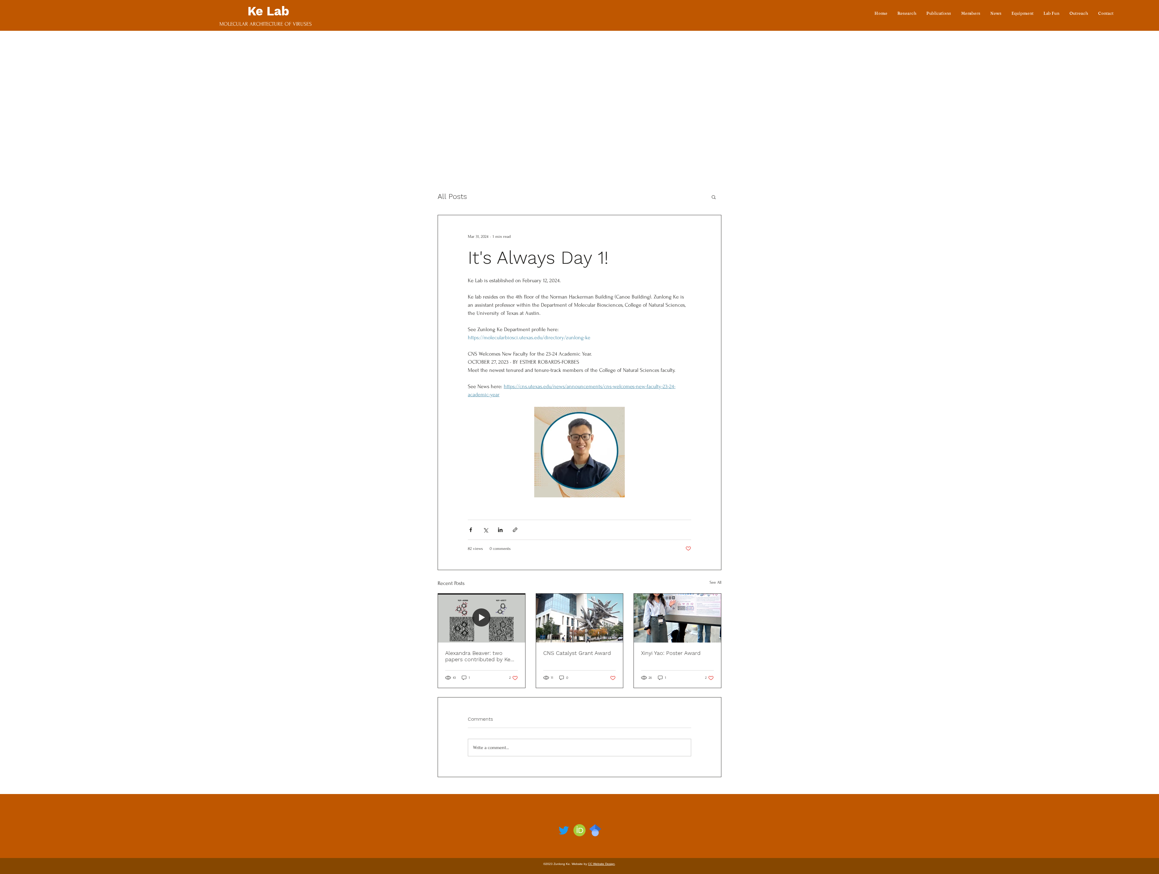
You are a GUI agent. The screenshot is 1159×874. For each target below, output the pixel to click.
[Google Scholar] (595, 830)
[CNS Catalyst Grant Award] (579, 618)
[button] (714, 196)
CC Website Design (601, 864)
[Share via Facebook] (471, 530)
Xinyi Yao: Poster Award (671, 653)
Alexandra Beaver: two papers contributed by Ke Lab (477, 656)
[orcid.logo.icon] (579, 830)
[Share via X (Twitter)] (485, 530)
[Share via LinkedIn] (500, 530)
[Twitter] (564, 830)
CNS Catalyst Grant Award (577, 653)
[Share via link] (515, 530)
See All (715, 582)
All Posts (452, 196)
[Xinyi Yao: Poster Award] (677, 618)
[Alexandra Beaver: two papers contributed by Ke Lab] (481, 618)
